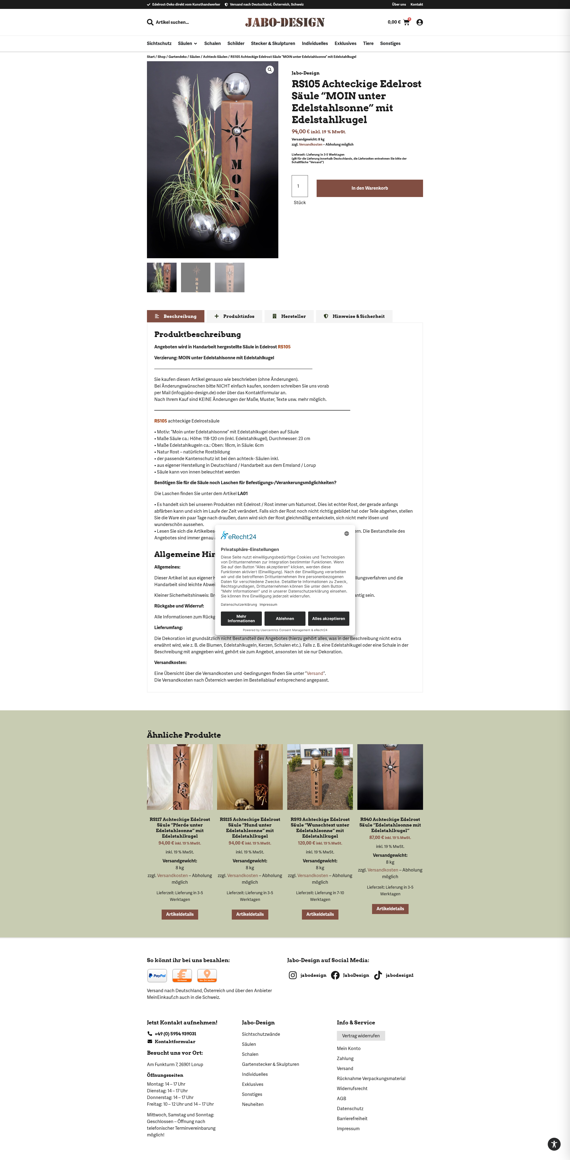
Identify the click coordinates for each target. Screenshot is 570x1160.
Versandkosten (310, 144)
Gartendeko (178, 57)
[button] (270, 70)
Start (151, 57)
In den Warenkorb (370, 188)
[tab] (175, 316)
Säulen (195, 57)
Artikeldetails (180, 914)
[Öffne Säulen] (195, 43)
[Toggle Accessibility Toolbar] (554, 1144)
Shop (162, 57)
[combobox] (181, 22)
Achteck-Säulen (215, 57)
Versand (315, 673)
